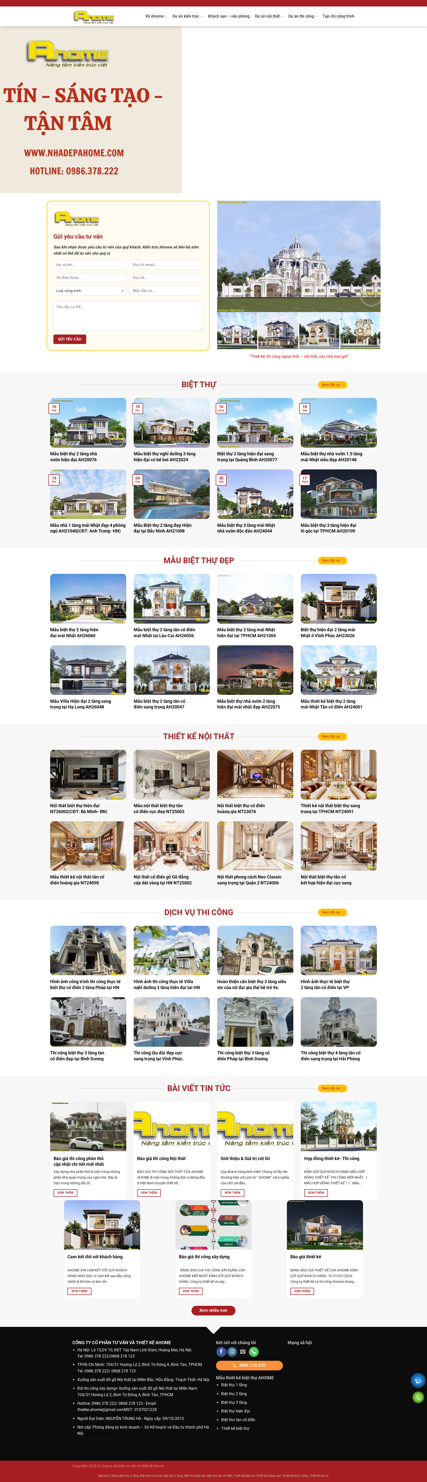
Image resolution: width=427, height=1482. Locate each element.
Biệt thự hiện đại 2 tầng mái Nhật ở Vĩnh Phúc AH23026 (328, 632)
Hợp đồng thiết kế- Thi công (331, 1158)
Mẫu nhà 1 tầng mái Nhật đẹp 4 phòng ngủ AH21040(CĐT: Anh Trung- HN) (88, 528)
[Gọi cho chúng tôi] (254, 1352)
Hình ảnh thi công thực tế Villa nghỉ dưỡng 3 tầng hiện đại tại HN (167, 984)
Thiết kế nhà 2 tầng (295, 1476)
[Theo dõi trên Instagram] (232, 1352)
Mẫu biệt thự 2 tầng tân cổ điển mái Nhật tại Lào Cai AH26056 (164, 632)
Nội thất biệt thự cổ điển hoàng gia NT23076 (241, 808)
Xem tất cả (331, 385)
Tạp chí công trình (338, 16)
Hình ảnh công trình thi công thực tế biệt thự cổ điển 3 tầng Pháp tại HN (85, 984)
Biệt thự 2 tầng (234, 1393)
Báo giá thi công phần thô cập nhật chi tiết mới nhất (79, 1161)
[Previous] (14, 109)
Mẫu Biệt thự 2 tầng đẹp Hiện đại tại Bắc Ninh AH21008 (163, 528)
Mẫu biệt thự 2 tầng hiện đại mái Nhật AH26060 (74, 632)
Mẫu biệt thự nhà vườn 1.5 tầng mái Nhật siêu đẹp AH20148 (331, 456)
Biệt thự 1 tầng (234, 1385)
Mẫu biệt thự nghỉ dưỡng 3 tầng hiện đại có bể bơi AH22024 (164, 456)
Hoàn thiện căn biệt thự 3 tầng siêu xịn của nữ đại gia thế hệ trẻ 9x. (251, 984)
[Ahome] (99, 16)
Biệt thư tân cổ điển (238, 1419)
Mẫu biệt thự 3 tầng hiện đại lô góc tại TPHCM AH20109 (328, 528)
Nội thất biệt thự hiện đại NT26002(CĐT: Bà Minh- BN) (78, 808)
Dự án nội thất (267, 16)
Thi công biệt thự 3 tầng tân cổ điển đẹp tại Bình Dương (77, 1055)
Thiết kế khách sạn (268, 1476)
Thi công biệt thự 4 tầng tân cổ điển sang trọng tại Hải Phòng (331, 1055)
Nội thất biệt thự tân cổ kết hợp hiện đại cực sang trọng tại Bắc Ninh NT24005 (328, 882)
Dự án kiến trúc (185, 16)
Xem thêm (66, 1192)
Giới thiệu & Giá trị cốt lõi (245, 1158)
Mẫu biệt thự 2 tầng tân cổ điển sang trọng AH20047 (159, 704)
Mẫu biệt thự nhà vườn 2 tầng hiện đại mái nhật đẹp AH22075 (248, 704)
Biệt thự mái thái (151, 1476)
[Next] (412, 109)
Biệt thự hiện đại (235, 1411)
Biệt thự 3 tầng (234, 1402)
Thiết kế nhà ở (318, 1476)
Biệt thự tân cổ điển (220, 1476)
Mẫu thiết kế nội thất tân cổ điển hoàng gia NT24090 (77, 879)
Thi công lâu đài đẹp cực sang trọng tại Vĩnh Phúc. (159, 1055)
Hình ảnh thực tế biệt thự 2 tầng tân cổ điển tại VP (325, 984)
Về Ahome (154, 16)
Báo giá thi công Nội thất (161, 1158)
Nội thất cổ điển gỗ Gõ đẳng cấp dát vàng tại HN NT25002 (163, 879)
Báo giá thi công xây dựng (204, 1256)
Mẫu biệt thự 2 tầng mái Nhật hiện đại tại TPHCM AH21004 (246, 632)
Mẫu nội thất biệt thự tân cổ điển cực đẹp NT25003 (159, 808)
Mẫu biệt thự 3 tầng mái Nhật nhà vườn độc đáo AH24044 (246, 528)
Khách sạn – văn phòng (229, 16)
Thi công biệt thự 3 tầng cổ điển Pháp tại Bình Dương (243, 1055)
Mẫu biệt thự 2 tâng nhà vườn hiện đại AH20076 (73, 456)
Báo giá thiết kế (305, 1256)
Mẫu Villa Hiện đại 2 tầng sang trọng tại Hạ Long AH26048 (80, 704)
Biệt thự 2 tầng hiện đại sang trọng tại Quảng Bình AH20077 (247, 456)
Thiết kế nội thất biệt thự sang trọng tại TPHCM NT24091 (330, 808)
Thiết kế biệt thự (235, 1428)
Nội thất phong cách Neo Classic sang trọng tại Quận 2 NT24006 (249, 879)
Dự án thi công (301, 16)
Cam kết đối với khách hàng (95, 1256)
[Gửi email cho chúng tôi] (243, 1352)
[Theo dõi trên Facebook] (221, 1352)
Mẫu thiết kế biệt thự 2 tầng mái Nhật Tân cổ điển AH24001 (332, 704)
